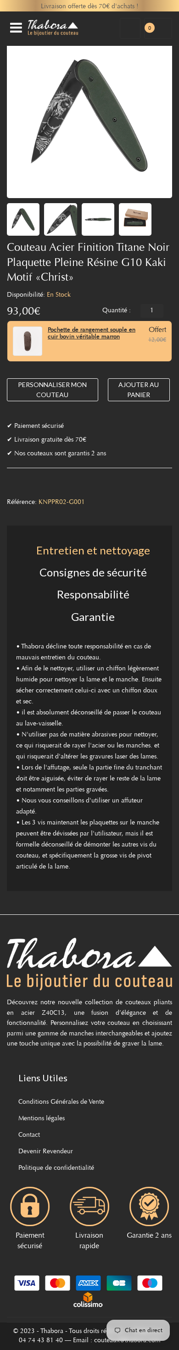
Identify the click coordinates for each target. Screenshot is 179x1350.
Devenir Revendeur (45, 1152)
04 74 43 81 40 (41, 1341)
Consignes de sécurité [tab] (93, 572)
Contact (29, 1135)
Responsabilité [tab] (93, 594)
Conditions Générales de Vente (61, 1102)
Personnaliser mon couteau (52, 389)
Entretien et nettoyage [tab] (93, 550)
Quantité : (116, 311)
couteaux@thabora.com (127, 1341)
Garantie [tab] (93, 616)
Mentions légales (41, 1119)
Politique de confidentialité (56, 1168)
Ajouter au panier (138, 389)
